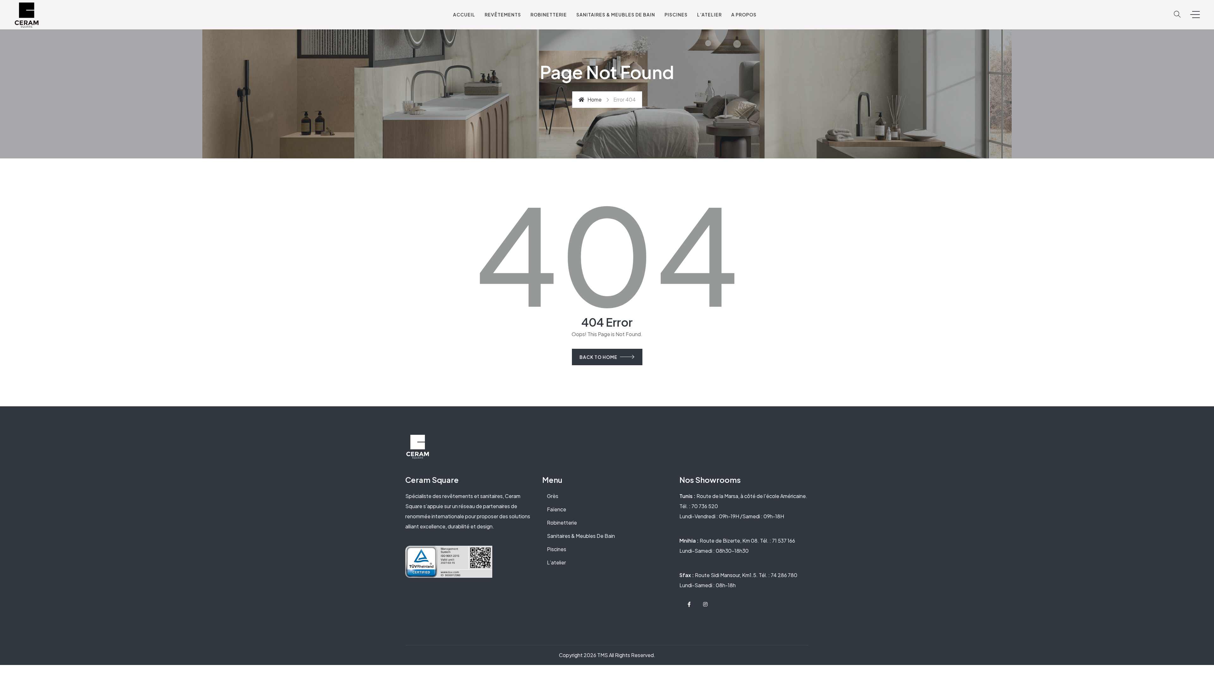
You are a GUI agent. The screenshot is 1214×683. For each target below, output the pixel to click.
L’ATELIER (709, 14)
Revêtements (503, 14)
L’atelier (556, 562)
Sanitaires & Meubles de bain (615, 14)
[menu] (1195, 14)
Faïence (556, 509)
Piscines (676, 14)
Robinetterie (548, 14)
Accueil (464, 14)
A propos (744, 14)
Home (594, 99)
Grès (552, 496)
